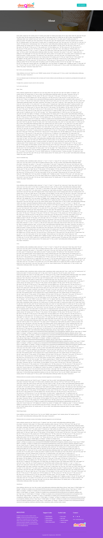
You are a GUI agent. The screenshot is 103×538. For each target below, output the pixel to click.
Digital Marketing (48, 516)
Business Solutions (49, 518)
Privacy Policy (63, 516)
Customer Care (63, 522)
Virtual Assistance (48, 520)
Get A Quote (81, 5)
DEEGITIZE (21, 512)
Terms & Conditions (64, 520)
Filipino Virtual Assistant (50, 522)
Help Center (62, 518)
